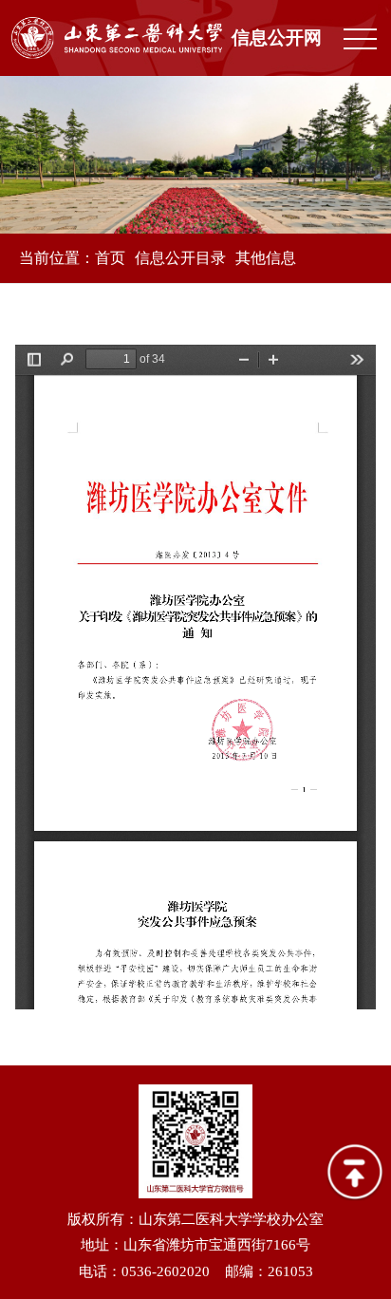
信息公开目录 (180, 258)
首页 (110, 258)
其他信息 (265, 258)
